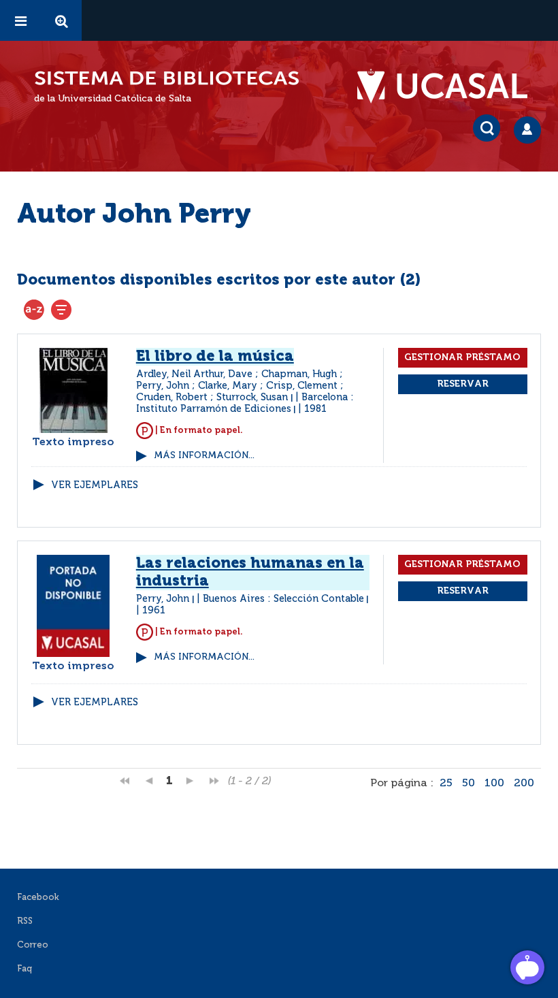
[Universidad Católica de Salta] (449, 86)
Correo (32, 945)
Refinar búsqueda (61, 310)
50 (468, 783)
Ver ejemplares (94, 485)
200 (524, 783)
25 (446, 783)
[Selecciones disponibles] (34, 309)
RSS (25, 921)
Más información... (204, 455)
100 (494, 783)
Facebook (38, 897)
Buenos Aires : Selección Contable (283, 599)
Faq (24, 969)
